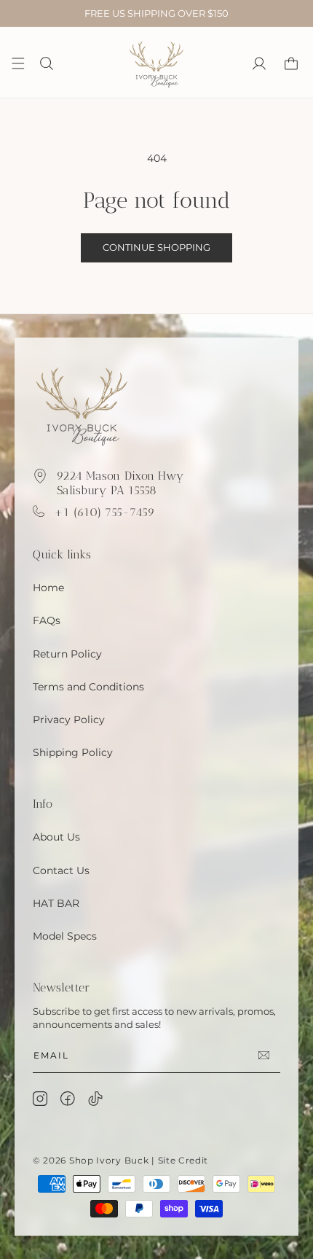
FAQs (46, 620)
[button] (47, 63)
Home (48, 587)
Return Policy (67, 653)
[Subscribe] (263, 1055)
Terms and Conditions (88, 686)
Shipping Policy (73, 752)
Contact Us (61, 870)
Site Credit (183, 1160)
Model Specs (65, 936)
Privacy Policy (69, 719)
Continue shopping (156, 247)
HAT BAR (56, 903)
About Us (56, 836)
